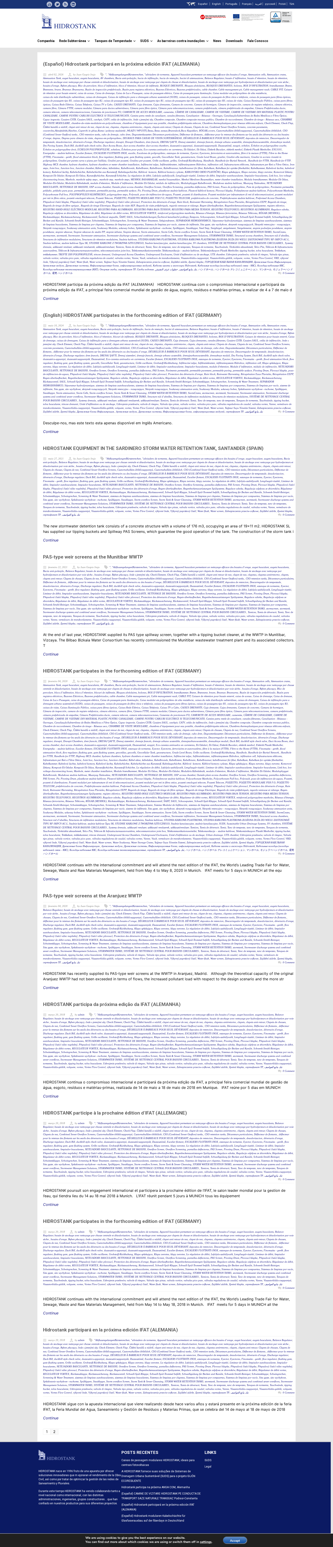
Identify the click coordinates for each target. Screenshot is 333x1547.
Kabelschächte (77, 172)
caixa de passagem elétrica (158, 93)
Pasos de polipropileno (233, 187)
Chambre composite (164, 119)
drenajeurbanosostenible (256, 142)
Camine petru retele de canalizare (148, 115)
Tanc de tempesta (162, 247)
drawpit (120, 142)
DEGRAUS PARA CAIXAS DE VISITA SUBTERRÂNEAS (152, 138)
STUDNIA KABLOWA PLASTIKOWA (157, 239)
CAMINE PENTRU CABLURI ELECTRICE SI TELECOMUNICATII (94, 115)
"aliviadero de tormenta (157, 74)
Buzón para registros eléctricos (138, 89)
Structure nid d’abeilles (276, 235)
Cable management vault (256, 89)
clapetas (114, 127)
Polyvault (134, 194)
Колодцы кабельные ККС (270, 265)
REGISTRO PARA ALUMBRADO (115, 209)
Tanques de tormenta (202, 247)
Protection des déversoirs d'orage (158, 202)
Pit (139, 190)
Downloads (234, 41)
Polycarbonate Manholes (280, 190)
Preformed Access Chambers (270, 198)
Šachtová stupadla (108, 217)
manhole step (106, 179)
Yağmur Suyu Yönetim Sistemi (119, 262)
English (216, 3)
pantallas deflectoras (195, 187)
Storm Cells (167, 232)
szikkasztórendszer (105, 247)
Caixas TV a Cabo (103, 104)
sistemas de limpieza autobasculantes (263, 220)
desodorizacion (64, 142)
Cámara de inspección (229, 104)
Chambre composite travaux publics (195, 119)
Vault (142, 258)
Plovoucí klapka (224, 190)
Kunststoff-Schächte (116, 175)
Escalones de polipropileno (151, 153)
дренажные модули (53, 265)
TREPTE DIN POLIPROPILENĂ (75, 254)
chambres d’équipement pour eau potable (144, 123)
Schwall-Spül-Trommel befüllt (255, 217)
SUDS (146, 41)
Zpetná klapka (195, 262)
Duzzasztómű (225, 145)
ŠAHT (122, 217)
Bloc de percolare (87, 85)
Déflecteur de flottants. (191, 134)
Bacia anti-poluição (125, 78)
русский (270, 3)
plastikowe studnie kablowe (173, 190)
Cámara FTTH (65, 108)
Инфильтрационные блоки (104, 265)
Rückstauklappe (51, 217)
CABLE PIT (277, 89)
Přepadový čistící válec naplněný (87, 202)
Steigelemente (244, 228)
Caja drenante (144, 104)
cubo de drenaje (109, 134)
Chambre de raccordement (229, 119)
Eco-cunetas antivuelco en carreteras (163, 149)
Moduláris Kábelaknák (77, 183)
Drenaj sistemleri (187, 142)
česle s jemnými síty (143, 119)
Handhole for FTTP (280, 160)
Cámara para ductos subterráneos (111, 108)
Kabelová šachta (275, 168)
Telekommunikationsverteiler (146, 250)
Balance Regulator (214, 78)
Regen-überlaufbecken (211, 205)
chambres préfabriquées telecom (184, 123)
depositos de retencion (257, 138)
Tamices (120, 247)
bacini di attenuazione (191, 78)
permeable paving (106, 190)
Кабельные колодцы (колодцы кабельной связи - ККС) (227, 265)
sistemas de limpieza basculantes (152, 385)
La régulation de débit (139, 175)
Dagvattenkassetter (141, 134)
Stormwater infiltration (183, 816)
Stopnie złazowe (131, 232)
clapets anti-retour (161, 127)
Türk (291, 3)
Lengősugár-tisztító (186, 175)
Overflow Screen (152, 187)
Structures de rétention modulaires (100, 239)
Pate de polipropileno (257, 187)
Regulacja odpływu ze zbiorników (60, 213)
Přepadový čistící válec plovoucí (123, 202)
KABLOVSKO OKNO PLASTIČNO (202, 172)
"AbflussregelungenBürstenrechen (125, 74)
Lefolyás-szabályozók (163, 175)
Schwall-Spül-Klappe (227, 217)
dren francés (152, 142)
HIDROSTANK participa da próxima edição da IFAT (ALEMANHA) (112, 1004)
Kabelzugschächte (127, 172)
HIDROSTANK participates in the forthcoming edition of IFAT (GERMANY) (122, 671)
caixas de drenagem (96, 97)
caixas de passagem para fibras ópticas (269, 97)
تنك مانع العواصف (188, 269)
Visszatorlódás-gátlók (221, 258)
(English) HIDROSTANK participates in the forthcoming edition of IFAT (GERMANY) (132, 315)
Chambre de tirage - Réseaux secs (261, 119)
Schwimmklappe (100, 220)
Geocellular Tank (171, 157)
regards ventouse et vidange (183, 205)
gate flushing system (140, 157)
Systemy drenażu (87, 400)
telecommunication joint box (115, 250)
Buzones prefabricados (188, 89)
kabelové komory (86, 763)
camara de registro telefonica (258, 104)
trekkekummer (50, 254)
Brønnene (48, 89)
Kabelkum (209, 168)
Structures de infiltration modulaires (62, 239)
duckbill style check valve (88, 145)
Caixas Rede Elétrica (63, 104)
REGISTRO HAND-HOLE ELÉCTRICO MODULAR (70, 209)
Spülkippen (179, 228)
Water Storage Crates (142, 842)
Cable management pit (230, 89)
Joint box (54, 168)
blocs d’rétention (127, 85)
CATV (106, 119)
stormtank (62, 235)
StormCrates (279, 232)
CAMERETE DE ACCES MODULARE (142, 112)
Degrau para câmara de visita (77, 138)
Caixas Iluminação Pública (258, 100)
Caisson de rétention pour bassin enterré (266, 336)
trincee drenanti (102, 254)
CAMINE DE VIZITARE (217, 112)
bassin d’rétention (256, 78)
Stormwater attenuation (93, 235)
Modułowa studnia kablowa (227, 183)
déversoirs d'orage (82, 142)
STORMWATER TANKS (221, 235)
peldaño (47, 190)
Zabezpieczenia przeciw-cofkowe (153, 262)
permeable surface (126, 190)
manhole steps (122, 179)
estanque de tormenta (178, 153)
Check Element (272, 123)
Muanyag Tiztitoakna (254, 183)
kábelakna (114, 168)
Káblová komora (147, 172)
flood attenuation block (85, 157)
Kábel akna (101, 168)
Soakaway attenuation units (81, 228)
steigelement (229, 228)
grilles (173, 160)
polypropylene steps (117, 194)
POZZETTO (120, 198)
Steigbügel (216, 228)
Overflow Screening (173, 187)
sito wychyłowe (219, 224)
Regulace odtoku (280, 209)
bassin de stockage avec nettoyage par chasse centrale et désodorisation (80, 82)
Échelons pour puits (131, 149)
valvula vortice (50, 258)
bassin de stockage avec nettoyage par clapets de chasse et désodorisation (158, 82)
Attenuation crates (276, 74)
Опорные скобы (108, 269)
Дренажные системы (77, 265)
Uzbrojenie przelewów (237, 254)
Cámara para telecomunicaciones (175, 108)
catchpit (98, 119)
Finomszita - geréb (62, 157)
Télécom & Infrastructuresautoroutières (78, 250)
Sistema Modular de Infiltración (170, 805)
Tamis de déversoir (134, 247)
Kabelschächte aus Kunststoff (102, 172)
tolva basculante (264, 250)
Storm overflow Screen (186, 232)
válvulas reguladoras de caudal (96, 258)
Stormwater (74, 235)
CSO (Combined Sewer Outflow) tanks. (151, 348)
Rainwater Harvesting (201, 202)
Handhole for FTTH (258, 160)
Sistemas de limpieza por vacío (161, 224)
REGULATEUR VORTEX (143, 213)
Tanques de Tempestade (115, 41)
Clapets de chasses (182, 127)
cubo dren (125, 134)
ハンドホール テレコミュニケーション (236, 269)
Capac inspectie (51, 119)
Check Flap (287, 123)
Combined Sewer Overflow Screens (228, 127)
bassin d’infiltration (235, 78)
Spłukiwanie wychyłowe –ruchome (153, 228)
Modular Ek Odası (278, 179)
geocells (156, 157)
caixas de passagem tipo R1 (57, 100)
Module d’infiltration (122, 183)
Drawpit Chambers (135, 142)
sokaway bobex (127, 228)
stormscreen (49, 235)
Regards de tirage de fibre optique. (61, 205)
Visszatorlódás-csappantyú (195, 258)
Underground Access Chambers (128, 254)
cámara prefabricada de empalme (236, 108)
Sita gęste (205, 224)
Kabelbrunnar (171, 168)
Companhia (46, 41)
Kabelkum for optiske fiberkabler (232, 168)
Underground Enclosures (159, 254)
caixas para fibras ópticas (103, 707)
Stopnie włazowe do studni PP (89, 232)
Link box (273, 175)
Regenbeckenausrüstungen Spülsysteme (245, 205)
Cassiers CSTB (68, 119)
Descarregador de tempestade (250, 351)
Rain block (182, 202)
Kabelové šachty (60, 172)
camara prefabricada (206, 108)
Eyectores (205, 153)
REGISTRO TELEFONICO (225, 209)
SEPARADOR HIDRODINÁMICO (193, 220)
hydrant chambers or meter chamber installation (114, 164)
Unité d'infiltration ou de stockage (191, 254)
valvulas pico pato (69, 258)
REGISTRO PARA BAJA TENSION (152, 209)
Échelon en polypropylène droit (59, 149)
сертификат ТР (127, 269)
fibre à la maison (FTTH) (254, 153)
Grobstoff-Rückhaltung (190, 160)
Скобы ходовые (145, 269)
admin (81, 1014)
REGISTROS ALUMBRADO (255, 209)
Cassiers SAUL (84, 119)
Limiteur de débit (206, 175)
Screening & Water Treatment (142, 220)
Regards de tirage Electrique (96, 205)
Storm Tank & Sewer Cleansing (215, 232)
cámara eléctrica (283, 104)
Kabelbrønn (142, 168)
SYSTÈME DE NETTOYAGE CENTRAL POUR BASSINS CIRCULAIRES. (246, 243)
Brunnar (66, 89)
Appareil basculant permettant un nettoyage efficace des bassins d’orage (209, 74)
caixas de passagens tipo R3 (210, 100)
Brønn (288, 85)
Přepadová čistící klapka (56, 202)
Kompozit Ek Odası (75, 175)
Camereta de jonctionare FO (106, 112)
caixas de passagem (189, 97)
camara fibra (50, 108)
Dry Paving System (53, 145)
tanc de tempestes (181, 247)
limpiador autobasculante (229, 175)
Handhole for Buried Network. (231, 160)
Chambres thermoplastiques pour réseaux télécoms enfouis (232, 123)
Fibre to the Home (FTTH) (244, 748)
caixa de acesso (86, 93)
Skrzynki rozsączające (54, 228)
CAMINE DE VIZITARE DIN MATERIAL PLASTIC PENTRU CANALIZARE (94, 718)
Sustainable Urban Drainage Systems (246, 823)
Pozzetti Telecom (104, 198)
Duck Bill (69, 145)
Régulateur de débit (89, 213)
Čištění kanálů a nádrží (55, 127)
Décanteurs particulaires (165, 134)
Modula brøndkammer (255, 179)
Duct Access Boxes (112, 145)
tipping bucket (247, 250)
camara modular (83, 108)
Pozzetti (177, 194)
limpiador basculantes (256, 175)
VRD (276, 258)
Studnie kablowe (51, 243)
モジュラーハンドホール (273, 850)
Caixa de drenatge (105, 93)
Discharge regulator (104, 142)
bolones (238, 85)
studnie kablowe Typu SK (75, 243)
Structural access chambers (249, 235)
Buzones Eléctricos (165, 89)
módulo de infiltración (167, 183)
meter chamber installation (229, 179)
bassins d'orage (51, 85)
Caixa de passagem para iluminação (192, 93)
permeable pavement (85, 190)
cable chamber (209, 89)
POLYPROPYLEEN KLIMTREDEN (87, 194)
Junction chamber (84, 168)
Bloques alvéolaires (195, 85)
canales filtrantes (176, 115)
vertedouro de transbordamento (163, 258)
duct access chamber (134, 145)
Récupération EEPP (256, 202)
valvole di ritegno (259, 254)
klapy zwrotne (265, 172)
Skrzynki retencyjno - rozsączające (272, 224)
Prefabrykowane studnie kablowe (237, 198)
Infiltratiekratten (168, 164)
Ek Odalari (189, 149)
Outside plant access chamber (127, 187)
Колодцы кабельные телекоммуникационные (122, 850)
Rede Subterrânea (74, 41)
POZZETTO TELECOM (178, 198)
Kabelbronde (128, 168)
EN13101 (277, 149)
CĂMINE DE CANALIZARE (189, 112)
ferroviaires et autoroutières (225, 153)
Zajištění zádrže (179, 262)
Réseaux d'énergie (205, 213)
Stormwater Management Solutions (189, 235)
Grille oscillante (160, 160)
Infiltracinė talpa (150, 164)
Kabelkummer (258, 168)
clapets (147, 127)
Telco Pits (259, 247)
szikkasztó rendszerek (84, 247)
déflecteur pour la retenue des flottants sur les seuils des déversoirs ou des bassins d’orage (100, 351)
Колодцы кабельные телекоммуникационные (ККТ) (70, 269)
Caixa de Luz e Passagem (129, 93)
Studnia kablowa (128, 239)
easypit (236, 145)
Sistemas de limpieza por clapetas (86, 224)
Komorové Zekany (283, 172)
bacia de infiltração (148, 78)
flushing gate (121, 157)
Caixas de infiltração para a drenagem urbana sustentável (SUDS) (143, 97)
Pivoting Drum (149, 190)
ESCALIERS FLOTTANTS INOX (110, 153)
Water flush (82, 262)
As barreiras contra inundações (183, 41)
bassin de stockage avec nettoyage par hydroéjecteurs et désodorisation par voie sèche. (243, 82)
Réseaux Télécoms (248, 213)
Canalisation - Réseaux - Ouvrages (204, 115)
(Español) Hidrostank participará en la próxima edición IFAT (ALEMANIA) (121, 64)
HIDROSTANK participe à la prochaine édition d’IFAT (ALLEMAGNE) (115, 1113)
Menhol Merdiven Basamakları (197, 179)
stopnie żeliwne (114, 232)
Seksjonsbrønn (166, 220)
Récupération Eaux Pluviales (229, 202)
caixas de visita (234, 100)
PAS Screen (214, 187)
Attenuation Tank (52, 78)
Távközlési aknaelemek (241, 247)
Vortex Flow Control (262, 258)
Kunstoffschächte (95, 175)
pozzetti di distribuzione (194, 194)
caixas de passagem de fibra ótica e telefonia (224, 97)
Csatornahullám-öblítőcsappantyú (234, 130)
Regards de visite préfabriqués (152, 205)
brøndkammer (277, 85)
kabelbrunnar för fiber (191, 168)
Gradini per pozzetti (118, 160)
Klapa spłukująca (231, 172)
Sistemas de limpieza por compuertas (124, 224)
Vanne (135, 258)
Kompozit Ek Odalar (53, 175)
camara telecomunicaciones (75, 112)
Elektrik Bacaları (216, 149)
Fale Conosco (257, 41)
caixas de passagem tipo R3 (118, 100)
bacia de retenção (169, 78)
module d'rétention (100, 183)
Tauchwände (221, 247)
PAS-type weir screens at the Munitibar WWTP (93, 557)
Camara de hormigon (205, 104)
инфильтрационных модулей (136, 265)
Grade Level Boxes (206, 157)
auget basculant (70, 78)
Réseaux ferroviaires (226, 213)
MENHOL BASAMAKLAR (144, 179)
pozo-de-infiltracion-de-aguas (156, 194)
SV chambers (200, 243)
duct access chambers (157, 145)
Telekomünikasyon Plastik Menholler (219, 250)
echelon (245, 145)
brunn (58, 89)
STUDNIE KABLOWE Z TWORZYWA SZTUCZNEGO (116, 243)
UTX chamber (217, 254)
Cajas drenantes (161, 104)
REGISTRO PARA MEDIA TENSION (191, 209)
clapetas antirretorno (131, 127)
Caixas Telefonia (83, 104)
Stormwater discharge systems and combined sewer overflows (138, 235)
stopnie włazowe (64, 232)
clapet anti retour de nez (81, 127)
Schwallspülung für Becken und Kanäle (143, 381)
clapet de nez (102, 127)
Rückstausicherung (71, 217)
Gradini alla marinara (238, 157)
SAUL (130, 217)
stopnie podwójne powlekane (268, 228)
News (217, 41)
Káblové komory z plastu (170, 172)
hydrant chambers (78, 164)
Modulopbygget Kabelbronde (196, 183)
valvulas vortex (122, 258)
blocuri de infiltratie (148, 85)
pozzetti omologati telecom (80, 198)
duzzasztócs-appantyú (181, 145)
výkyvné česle (162, 408)
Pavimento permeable (282, 187)
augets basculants (89, 78)
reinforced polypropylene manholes (176, 213)
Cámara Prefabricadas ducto (270, 108)
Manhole (70, 179)
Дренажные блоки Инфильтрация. (273, 262)
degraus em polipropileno (107, 138)
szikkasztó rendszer (62, 247)
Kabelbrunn (156, 168)
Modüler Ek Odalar (145, 183)
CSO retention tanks (89, 134)
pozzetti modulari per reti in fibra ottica (156, 782)
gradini (221, 157)
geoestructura (188, 157)
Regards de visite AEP (123, 205)
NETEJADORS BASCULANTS (118, 484)
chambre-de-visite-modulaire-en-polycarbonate (96, 123)
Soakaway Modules (107, 228)
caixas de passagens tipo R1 (149, 100)
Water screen (96, 262)
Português (231, 3)
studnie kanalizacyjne (180, 243)
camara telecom (51, 112)
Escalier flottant (84, 153)
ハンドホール (205, 269)
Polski (282, 3)
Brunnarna (78, 89)
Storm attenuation (150, 232)
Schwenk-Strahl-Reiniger (78, 220)
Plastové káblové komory (201, 190)
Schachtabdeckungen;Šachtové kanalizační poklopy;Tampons (166, 217)
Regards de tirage (277, 202)
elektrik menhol (234, 149)
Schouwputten (207, 217)
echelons (115, 149)
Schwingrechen (118, 220)
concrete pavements (257, 127)
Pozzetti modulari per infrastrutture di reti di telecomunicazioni (241, 194)
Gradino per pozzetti (140, 160)
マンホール (265, 269)
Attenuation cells (256, 74)
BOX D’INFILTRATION (255, 85)
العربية (258, 3)
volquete (238, 258)
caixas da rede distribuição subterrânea (63, 97)
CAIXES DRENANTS (125, 104)
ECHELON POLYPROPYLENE (93, 149)
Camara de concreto (182, 104)
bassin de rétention (277, 78)
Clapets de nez (200, 127)
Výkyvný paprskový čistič (62, 262)
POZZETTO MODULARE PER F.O (146, 198)
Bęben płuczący (68, 85)
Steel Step (204, 228)
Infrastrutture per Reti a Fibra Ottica (269, 164)
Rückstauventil (89, 217)
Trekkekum (280, 250)
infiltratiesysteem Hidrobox (192, 164)
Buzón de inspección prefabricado (103, 89)
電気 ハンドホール (62, 273)
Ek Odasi (201, 149)
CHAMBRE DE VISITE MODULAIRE (128, 726)
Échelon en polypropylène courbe (268, 145)
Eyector (194, 153)
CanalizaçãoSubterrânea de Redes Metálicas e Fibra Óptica (255, 115)
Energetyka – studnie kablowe (58, 153)
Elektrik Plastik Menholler (257, 149)
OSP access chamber (100, 187)
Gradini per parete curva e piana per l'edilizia (82, 160)
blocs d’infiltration (107, 85)
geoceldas (121, 752)
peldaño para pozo (63, 190)
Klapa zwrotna (249, 172)
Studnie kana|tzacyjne (156, 243)
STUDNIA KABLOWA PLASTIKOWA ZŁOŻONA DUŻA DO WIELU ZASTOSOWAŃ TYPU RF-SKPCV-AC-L (233, 239)
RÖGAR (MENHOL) (269, 213)
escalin (131, 153)
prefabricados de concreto (205, 198)
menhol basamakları (169, 179)
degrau (56, 138)
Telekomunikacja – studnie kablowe (180, 250)
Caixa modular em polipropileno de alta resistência (240, 93)
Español (203, 3)
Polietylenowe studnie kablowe (250, 190)
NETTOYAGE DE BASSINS (74, 187)
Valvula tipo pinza (279, 254)
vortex (247, 258)
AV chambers (107, 78)
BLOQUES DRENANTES (219, 85)
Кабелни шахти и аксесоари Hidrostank (174, 265)
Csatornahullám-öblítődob (267, 130)
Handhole (208, 160)
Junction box (67, 168)
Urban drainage (214, 835)
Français (247, 3)
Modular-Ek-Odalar (53, 183)
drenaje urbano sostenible (228, 142)
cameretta (169, 112)
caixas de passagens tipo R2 (179, 100)
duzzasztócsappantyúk (205, 145)
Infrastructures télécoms (236, 164)
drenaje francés (205, 142)
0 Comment (288, 273)
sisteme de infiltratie (188, 224)
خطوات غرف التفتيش (166, 269)
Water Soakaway (121, 842)
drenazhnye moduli (280, 142)
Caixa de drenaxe (283, 696)
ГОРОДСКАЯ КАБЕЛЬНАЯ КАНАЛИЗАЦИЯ (229, 262)
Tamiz (149, 247)
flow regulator (106, 157)
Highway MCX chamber (55, 164)
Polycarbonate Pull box (55, 194)
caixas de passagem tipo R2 (87, 100)
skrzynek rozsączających (240, 224)
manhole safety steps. (87, 179)
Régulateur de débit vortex (115, 213)
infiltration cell (215, 164)
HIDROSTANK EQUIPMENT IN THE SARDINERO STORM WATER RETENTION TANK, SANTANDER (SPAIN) (153, 448)
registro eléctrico (276, 205)
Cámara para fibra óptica (143, 108)
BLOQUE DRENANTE (171, 85)
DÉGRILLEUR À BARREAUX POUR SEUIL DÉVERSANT (213, 138)
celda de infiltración (121, 119)
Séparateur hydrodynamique (227, 220)
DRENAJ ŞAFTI (168, 142)
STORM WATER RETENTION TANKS (252, 232)
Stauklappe (192, 228)
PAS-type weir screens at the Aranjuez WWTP (92, 896)
